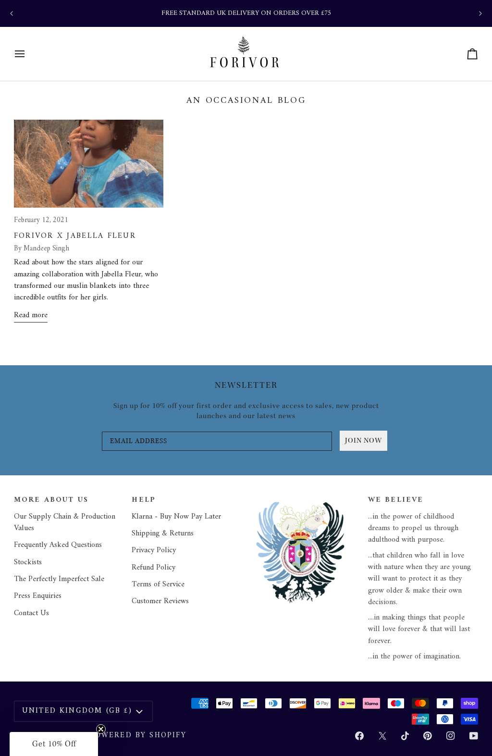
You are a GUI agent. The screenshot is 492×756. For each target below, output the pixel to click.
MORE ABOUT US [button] (51, 501)
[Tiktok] (405, 735)
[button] (305, 497)
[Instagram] (450, 735)
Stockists (28, 562)
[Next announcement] (480, 13)
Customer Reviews (160, 601)
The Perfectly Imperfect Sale (59, 579)
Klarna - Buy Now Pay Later (176, 516)
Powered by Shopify (137, 735)
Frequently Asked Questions (58, 545)
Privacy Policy (154, 550)
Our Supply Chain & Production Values (64, 522)
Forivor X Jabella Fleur (75, 236)
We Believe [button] (396, 501)
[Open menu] (28, 54)
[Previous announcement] (11, 13)
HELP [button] (144, 501)
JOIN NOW (363, 440)
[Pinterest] (427, 735)
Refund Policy (153, 567)
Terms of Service (158, 584)
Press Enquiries (38, 596)
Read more (31, 315)
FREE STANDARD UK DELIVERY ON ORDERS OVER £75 (246, 13)
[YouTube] (473, 735)
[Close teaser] (101, 729)
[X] (382, 735)
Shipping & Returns (163, 533)
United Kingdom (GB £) (77, 711)
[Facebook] (359, 735)
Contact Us (31, 613)
